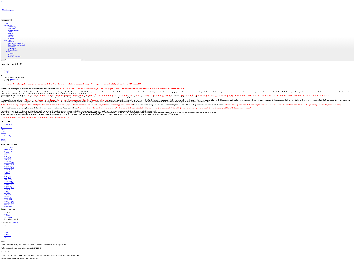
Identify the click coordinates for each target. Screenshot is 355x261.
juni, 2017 (7, 153)
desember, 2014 (9, 201)
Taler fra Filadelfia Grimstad (16, 45)
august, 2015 (8, 189)
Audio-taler (7, 40)
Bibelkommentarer (13, 30)
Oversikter (11, 55)
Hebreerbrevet (12, 48)
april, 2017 (7, 156)
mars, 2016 (7, 178)
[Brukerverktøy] (1, 68)
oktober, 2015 (8, 186)
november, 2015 (9, 184)
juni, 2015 (7, 191)
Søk (83, 60)
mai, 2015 (7, 193)
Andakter (11, 35)
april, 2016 (7, 176)
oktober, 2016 (8, 166)
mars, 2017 (7, 158)
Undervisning (12, 27)
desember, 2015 (9, 183)
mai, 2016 (7, 174)
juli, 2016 (7, 171)
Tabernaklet (11, 46)
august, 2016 (8, 169)
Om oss (6, 234)
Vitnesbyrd (11, 38)
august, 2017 (8, 151)
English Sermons (13, 50)
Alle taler (10, 41)
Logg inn (15, 222)
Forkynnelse (8, 25)
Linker (6, 237)
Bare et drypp (8, 136)
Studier (10, 31)
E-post (6, 72)
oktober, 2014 (8, 204)
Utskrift (6, 71)
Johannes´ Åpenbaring (14, 56)
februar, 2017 (8, 159)
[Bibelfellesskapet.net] (7, 10)
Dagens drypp (14, 79)
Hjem (6, 23)
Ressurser (7, 51)
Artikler (10, 36)
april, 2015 (7, 194)
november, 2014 (9, 203)
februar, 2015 (8, 198)
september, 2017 (9, 149)
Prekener (10, 33)
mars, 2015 (7, 196)
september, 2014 (9, 206)
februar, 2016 (8, 179)
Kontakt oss (7, 236)
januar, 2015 (8, 199)
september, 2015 (9, 188)
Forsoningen (11, 28)
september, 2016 (9, 168)
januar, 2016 (8, 181)
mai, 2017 (7, 154)
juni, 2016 (7, 173)
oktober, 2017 (8, 148)
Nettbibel (10, 53)
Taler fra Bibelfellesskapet (15, 43)
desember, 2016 (9, 163)
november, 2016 (9, 164)
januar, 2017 (8, 161)
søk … (3, 60)
